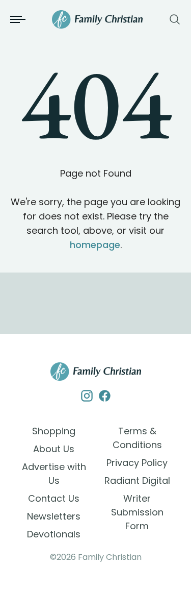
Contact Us (53, 498)
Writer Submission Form (137, 512)
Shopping (53, 431)
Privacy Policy (137, 462)
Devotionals (53, 534)
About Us (53, 448)
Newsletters (53, 516)
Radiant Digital (137, 480)
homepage (95, 244)
